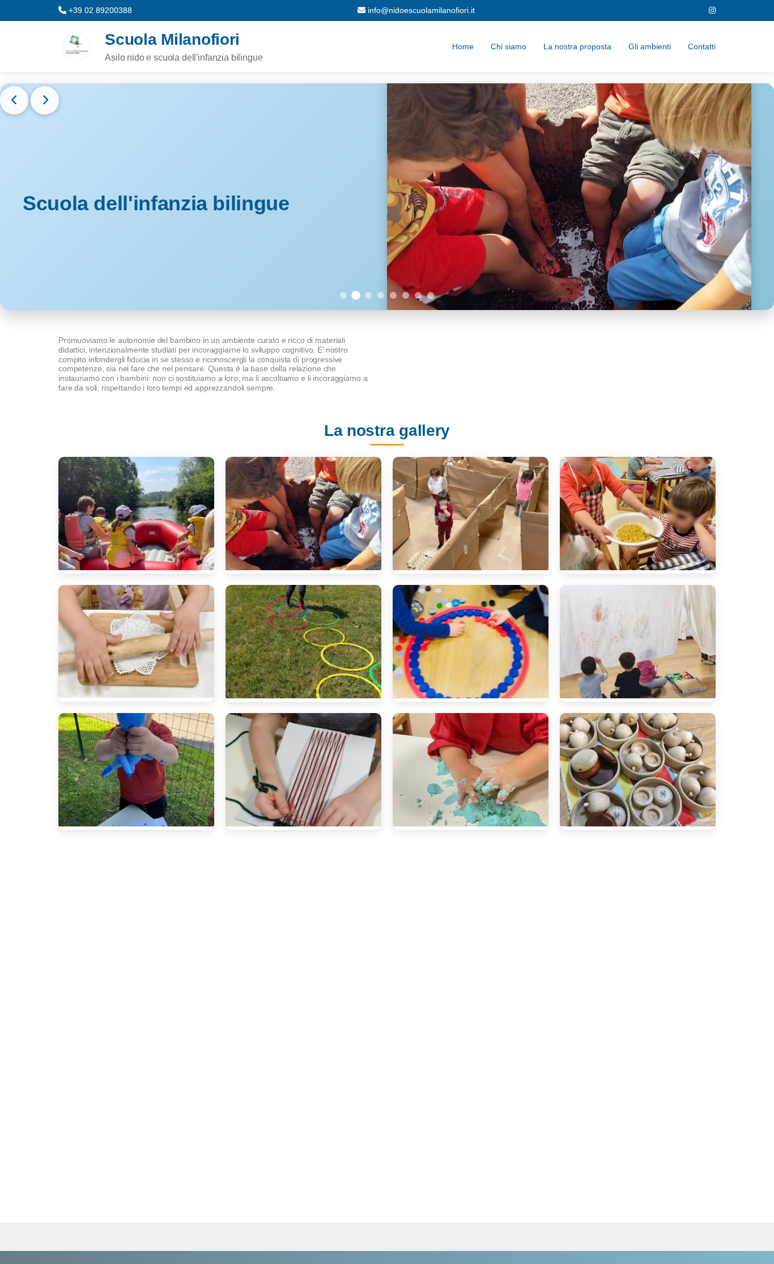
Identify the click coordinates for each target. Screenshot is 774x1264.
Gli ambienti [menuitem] (649, 46)
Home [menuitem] (463, 46)
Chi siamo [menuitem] (508, 46)
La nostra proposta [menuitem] (577, 46)
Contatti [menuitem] (702, 46)
